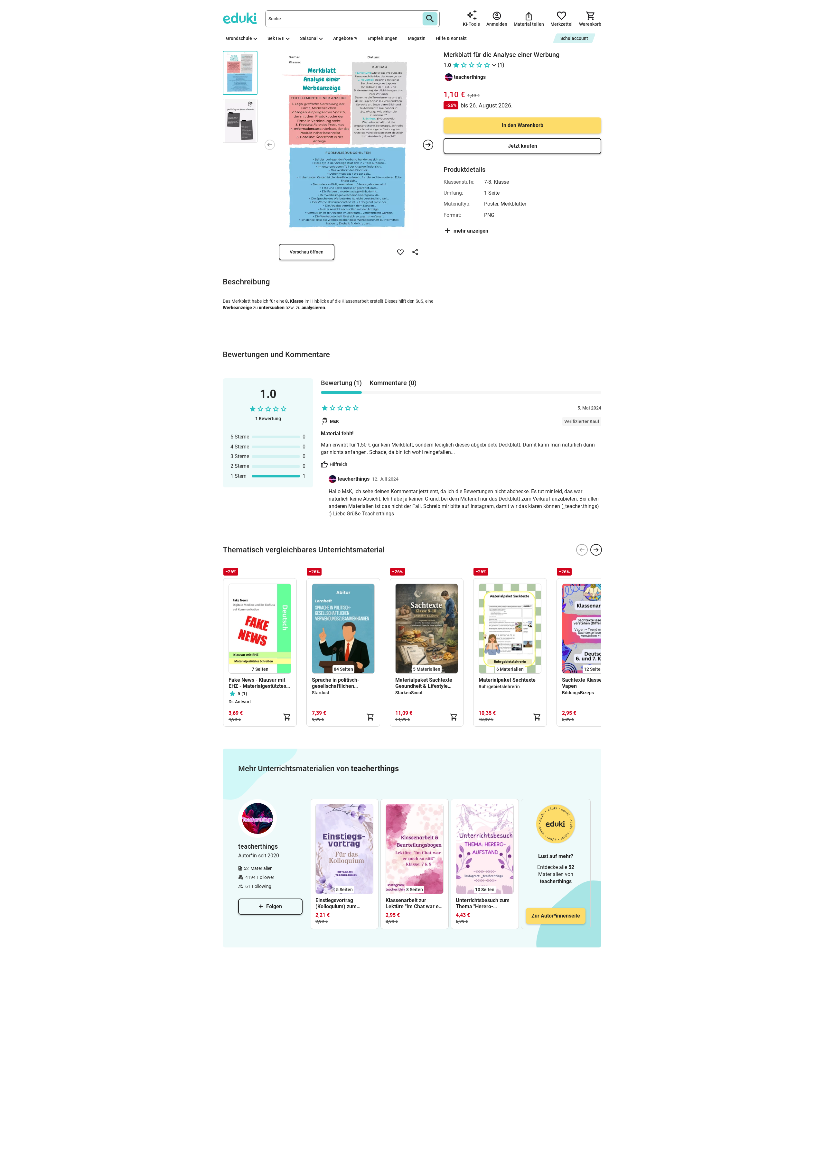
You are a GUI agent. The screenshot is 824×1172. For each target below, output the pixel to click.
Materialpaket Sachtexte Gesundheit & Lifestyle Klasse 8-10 (423, 683)
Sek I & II (276, 38)
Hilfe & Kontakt (451, 38)
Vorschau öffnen (306, 251)
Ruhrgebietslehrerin (499, 686)
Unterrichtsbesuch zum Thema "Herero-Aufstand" (483, 903)
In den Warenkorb (522, 125)
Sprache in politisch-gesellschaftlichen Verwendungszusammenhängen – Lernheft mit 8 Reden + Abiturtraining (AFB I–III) (343, 683)
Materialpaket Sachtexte (507, 680)
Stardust (320, 692)
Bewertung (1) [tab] (341, 383)
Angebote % (345, 38)
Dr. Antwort (240, 701)
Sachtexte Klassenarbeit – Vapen (592, 683)
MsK (334, 421)
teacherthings (470, 77)
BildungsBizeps (578, 692)
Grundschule (239, 38)
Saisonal (309, 38)
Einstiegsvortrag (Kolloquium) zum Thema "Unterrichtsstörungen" (341, 903)
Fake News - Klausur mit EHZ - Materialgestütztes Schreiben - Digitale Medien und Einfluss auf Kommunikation (257, 683)
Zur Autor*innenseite (555, 916)
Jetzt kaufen (522, 146)
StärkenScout (409, 692)
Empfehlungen (383, 38)
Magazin (417, 38)
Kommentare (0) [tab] (393, 383)
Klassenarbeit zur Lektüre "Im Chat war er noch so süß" (413, 903)
